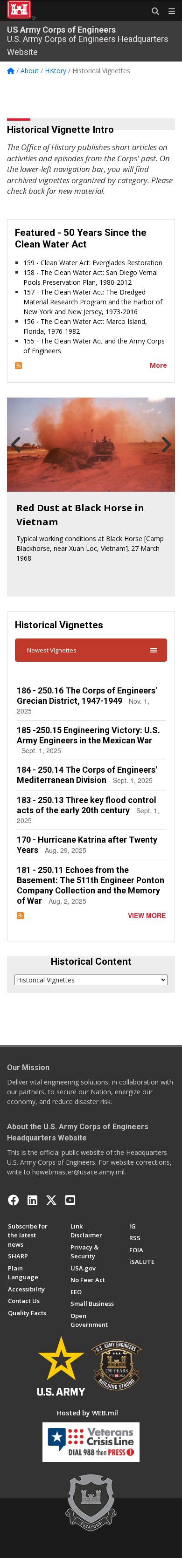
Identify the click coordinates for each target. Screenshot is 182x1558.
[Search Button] (152, 11)
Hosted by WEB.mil (87, 1412)
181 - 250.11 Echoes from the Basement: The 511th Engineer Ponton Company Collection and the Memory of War (90, 885)
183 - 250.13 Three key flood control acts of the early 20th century (86, 805)
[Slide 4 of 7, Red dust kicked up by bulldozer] (91, 445)
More (158, 365)
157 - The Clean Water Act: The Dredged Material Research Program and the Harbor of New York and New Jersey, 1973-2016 (92, 302)
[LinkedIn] (32, 1200)
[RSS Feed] (18, 365)
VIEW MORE (147, 915)
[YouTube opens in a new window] (70, 1200)
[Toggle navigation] (168, 11)
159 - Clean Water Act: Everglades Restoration (92, 262)
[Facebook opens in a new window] (13, 1200)
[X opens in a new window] (51, 1200)
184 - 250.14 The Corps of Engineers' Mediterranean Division (87, 775)
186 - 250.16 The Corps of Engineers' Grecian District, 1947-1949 (87, 696)
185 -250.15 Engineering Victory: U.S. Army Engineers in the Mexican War (88, 735)
